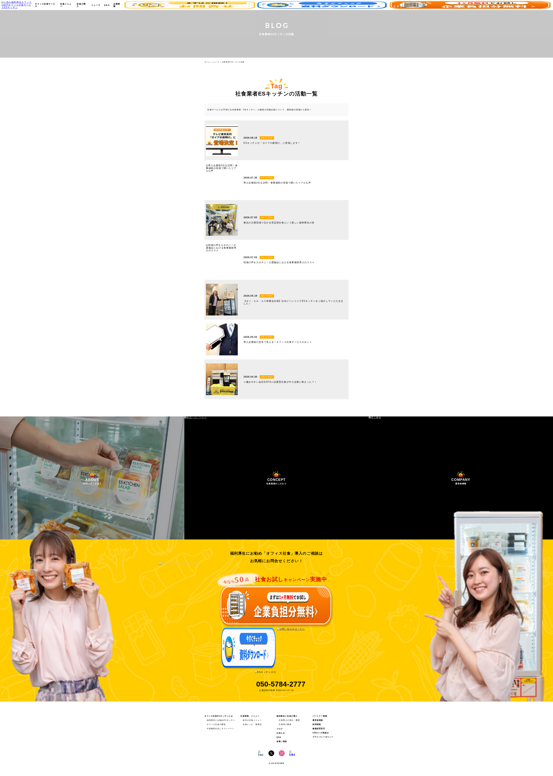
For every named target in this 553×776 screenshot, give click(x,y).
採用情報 (317, 724)
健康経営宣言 (319, 728)
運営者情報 (318, 720)
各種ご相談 (281, 741)
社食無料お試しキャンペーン (220, 728)
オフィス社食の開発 (216, 724)
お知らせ (280, 733)
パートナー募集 (320, 716)
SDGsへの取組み (321, 733)
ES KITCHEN (277, 763)
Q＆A (107, 5)
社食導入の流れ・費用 (289, 720)
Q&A (278, 737)
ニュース (95, 5)
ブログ (279, 729)
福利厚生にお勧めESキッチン (221, 720)
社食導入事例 (285, 724)
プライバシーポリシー (323, 737)
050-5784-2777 (280, 684)
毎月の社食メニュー (252, 720)
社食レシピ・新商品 (252, 724)
